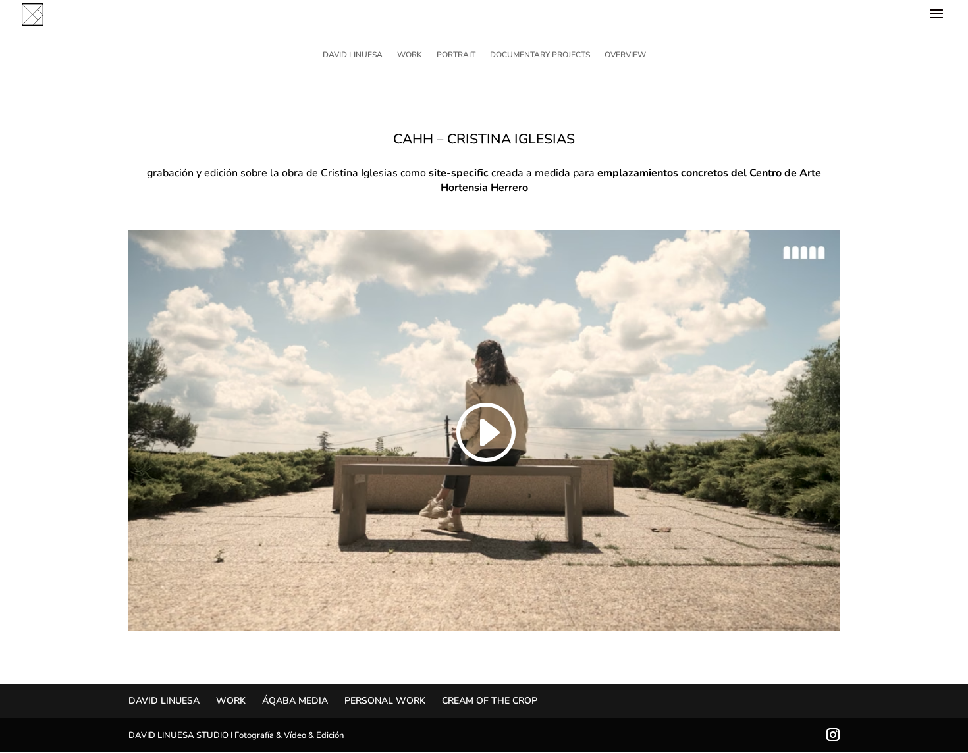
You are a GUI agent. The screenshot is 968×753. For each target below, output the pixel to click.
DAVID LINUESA (353, 55)
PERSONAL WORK (384, 700)
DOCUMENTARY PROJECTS (540, 55)
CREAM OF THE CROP (489, 700)
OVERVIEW (625, 55)
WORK (409, 55)
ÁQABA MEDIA (295, 700)
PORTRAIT (456, 55)
